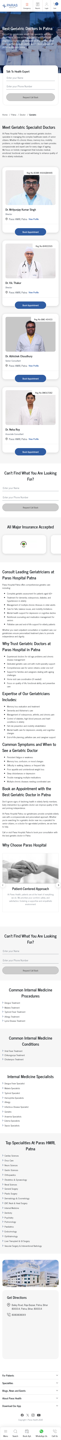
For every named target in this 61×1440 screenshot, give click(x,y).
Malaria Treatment (12, 1007)
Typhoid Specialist (12, 1093)
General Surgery (11, 1188)
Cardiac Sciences (12, 1155)
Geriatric (8, 1111)
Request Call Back (30, 97)
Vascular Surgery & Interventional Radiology (23, 1245)
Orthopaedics (10, 1174)
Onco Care (9, 1160)
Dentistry (8, 1212)
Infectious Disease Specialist (16, 1106)
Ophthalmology (11, 1236)
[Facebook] (22, 1415)
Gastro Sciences (11, 1170)
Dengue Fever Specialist (15, 1083)
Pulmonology (10, 1221)
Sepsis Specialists (12, 1125)
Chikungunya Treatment (15, 1055)
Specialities (7, 1383)
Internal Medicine (12, 1208)
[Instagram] (33, 1415)
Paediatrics (9, 1226)
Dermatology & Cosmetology (17, 1198)
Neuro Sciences (11, 1165)
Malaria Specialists (12, 1088)
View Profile (34, 219)
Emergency (26, 8)
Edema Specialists (12, 1120)
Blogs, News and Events (14, 1391)
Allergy (7, 1102)
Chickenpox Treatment (14, 1059)
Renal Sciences (11, 1184)
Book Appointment (31, 232)
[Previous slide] (2, 885)
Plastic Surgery (11, 1193)
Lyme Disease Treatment (15, 1020)
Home (5, 114)
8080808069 (19, 1315)
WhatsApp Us (41, 1436)
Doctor (22, 114)
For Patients (8, 1375)
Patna (13, 114)
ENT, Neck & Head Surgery (16, 1203)
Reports (37, 8)
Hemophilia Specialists (14, 1097)
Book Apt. (27, 1436)
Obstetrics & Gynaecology (16, 1179)
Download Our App (11, 1406)
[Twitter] (27, 1415)
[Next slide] (58, 885)
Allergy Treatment (12, 1016)
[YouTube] (39, 1415)
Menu (5, 1436)
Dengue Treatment (12, 1002)
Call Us (55, 1436)
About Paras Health (11, 1398)
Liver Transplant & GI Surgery (17, 1241)
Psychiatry (9, 1217)
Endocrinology (11, 1231)
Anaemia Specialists (13, 1116)
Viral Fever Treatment (13, 1050)
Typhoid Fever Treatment (15, 1011)
